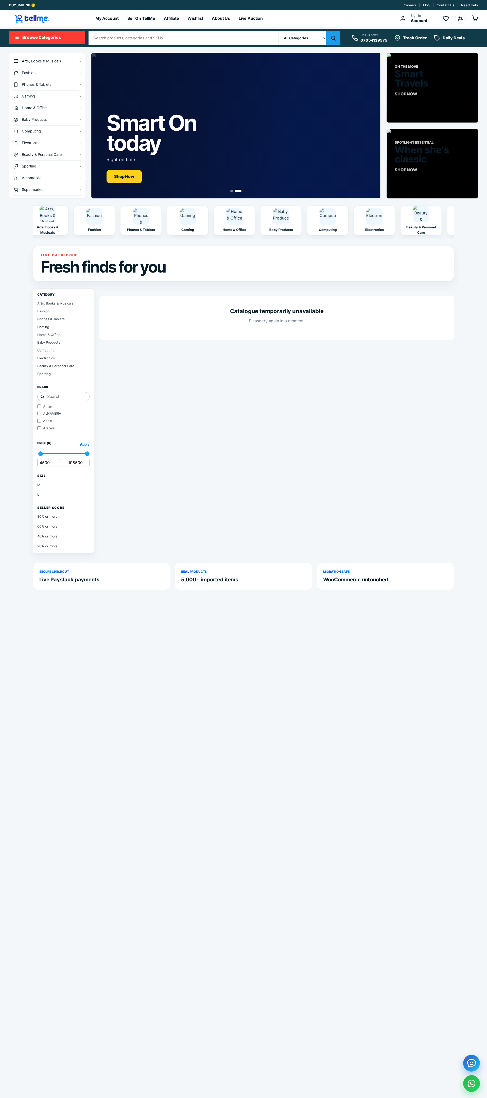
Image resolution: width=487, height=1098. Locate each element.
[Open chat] (471, 1063)
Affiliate (171, 18)
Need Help (469, 5)
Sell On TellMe (141, 18)
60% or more (47, 526)
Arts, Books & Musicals (55, 303)
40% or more (47, 536)
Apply (85, 444)
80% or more (47, 516)
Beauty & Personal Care (55, 366)
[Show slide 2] (238, 191)
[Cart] (475, 18)
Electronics (46, 358)
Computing (46, 350)
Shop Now (124, 176)
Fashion (43, 311)
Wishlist (195, 18)
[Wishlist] (446, 18)
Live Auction (251, 18)
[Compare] (460, 18)
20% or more (47, 546)
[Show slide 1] (231, 191)
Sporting (44, 374)
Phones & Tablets (51, 319)
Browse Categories (38, 37)
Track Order (415, 37)
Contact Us (445, 5)
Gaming (43, 327)
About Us (221, 18)
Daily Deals (454, 37)
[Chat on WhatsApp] (471, 1083)
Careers (410, 5)
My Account (107, 18)
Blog (426, 5)
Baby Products (48, 342)
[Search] (333, 38)
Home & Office (48, 335)
